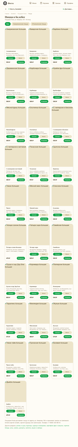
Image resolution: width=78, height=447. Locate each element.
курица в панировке (39, 425)
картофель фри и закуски (55, 425)
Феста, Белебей (15, 9)
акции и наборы (37, 428)
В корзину (21, 62)
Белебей (13, 13)
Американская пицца (20, 24)
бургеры (29, 425)
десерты (22, 428)
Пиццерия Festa (22, 13)
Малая (20, 58)
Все (7, 24)
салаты (16, 428)
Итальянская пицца (39, 24)
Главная (7, 13)
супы (11, 428)
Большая (11, 58)
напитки (28, 428)
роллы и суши (20, 425)
